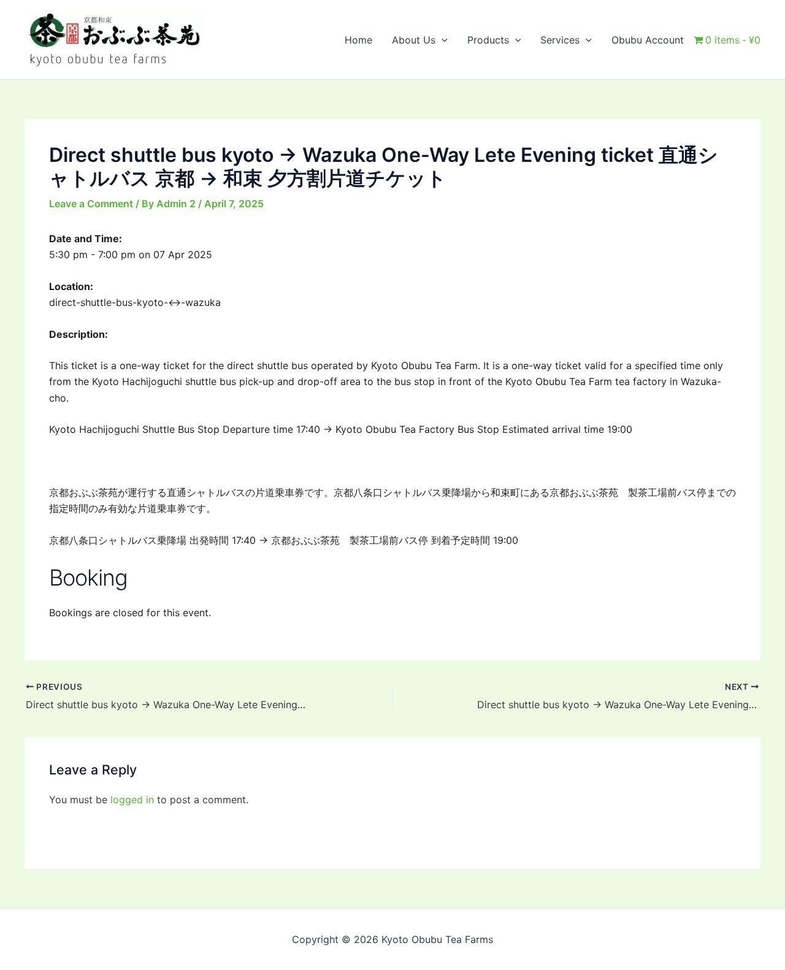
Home (358, 40)
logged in (132, 799)
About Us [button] (413, 40)
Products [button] (488, 40)
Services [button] (560, 40)
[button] (441, 39)
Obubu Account (647, 40)
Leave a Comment (91, 203)
